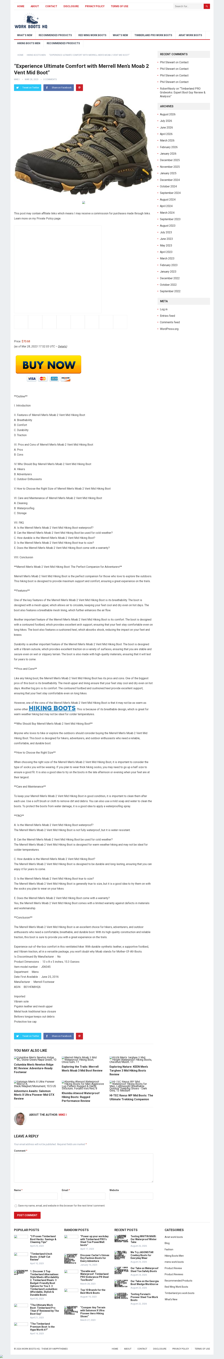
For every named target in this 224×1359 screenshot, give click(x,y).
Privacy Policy (94, 6)
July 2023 (166, 232)
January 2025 (168, 173)
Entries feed (167, 315)
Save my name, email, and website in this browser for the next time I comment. (61, 1205)
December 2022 (170, 278)
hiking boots (52, 708)
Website (114, 1190)
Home (20, 6)
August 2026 (168, 114)
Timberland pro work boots (153, 35)
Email (66, 1190)
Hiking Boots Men (28, 43)
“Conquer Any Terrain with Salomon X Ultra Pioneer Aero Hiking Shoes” (92, 1312)
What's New (171, 1299)
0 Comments (50, 79)
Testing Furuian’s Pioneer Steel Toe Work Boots (144, 1297)
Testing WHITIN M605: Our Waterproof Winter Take (144, 1239)
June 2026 (166, 127)
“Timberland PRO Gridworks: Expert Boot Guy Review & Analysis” (182, 92)
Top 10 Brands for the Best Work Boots (92, 1291)
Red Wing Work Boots (92, 35)
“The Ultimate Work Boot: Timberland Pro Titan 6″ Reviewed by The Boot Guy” (44, 1309)
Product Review (173, 1268)
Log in (163, 309)
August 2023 (168, 225)
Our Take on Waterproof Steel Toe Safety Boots (144, 1270)
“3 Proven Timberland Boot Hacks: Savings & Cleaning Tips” (43, 1239)
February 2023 (169, 265)
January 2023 (168, 271)
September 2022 (170, 291)
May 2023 (166, 245)
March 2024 (167, 212)
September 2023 (170, 219)
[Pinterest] (79, 87)
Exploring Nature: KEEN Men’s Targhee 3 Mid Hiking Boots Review (129, 1070)
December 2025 (170, 160)
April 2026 (166, 134)
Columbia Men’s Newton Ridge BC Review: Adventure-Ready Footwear (34, 1068)
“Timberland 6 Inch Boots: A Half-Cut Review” (41, 1256)
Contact (51, 6)
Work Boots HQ (31, 1348)
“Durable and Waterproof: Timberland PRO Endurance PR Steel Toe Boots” (94, 1275)
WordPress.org (169, 329)
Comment (20, 1150)
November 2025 (170, 166)
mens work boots (174, 1261)
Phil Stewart (167, 62)
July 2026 (166, 121)
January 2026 (168, 153)
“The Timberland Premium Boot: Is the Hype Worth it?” (42, 1326)
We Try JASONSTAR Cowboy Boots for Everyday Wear (142, 1255)
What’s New (24, 35)
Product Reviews (174, 1274)
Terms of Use (119, 6)
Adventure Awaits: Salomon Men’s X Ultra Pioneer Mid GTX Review (34, 1094)
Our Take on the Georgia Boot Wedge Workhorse (145, 1283)
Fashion (169, 1249)
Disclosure (71, 6)
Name (18, 1190)
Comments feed (170, 322)
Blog (167, 1243)
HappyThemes (60, 1348)
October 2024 (168, 186)
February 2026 (169, 147)
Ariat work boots (190, 35)
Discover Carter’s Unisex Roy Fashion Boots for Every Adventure (94, 1258)
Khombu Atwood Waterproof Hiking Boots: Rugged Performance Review (81, 1097)
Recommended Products (55, 35)
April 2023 (166, 252)
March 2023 (167, 258)
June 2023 (166, 238)
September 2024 (170, 193)
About (35, 6)
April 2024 (166, 206)
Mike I (17, 79)
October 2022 (168, 284)
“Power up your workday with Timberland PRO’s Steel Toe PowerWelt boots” (94, 1240)
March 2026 (167, 140)
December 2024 (170, 180)
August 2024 (168, 199)
